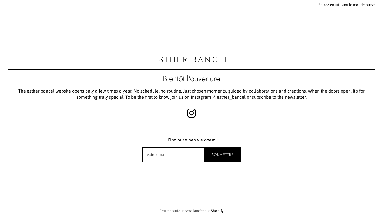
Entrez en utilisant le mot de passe (347, 5)
